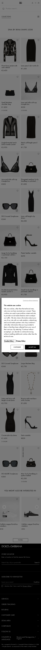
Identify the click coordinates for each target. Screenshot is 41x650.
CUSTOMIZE (17, 347)
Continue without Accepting (30, 300)
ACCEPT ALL (32, 347)
